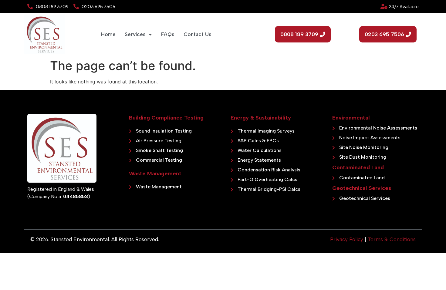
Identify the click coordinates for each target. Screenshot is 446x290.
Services (135, 34)
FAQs (167, 34)
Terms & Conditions (392, 239)
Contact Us (197, 34)
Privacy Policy (346, 239)
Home (108, 34)
